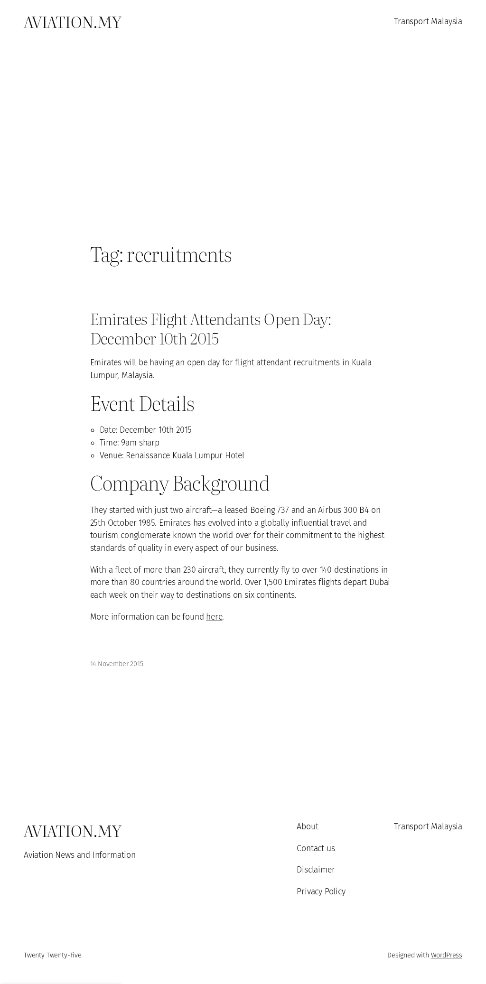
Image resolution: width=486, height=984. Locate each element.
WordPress (446, 955)
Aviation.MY (72, 21)
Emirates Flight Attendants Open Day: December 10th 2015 (211, 327)
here (214, 617)
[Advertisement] (243, 142)
